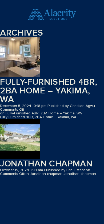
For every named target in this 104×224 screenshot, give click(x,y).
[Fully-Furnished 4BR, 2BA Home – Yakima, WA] (20, 57)
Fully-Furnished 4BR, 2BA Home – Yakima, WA (48, 91)
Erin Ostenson (78, 170)
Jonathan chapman (46, 164)
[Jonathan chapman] (20, 139)
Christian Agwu (82, 106)
